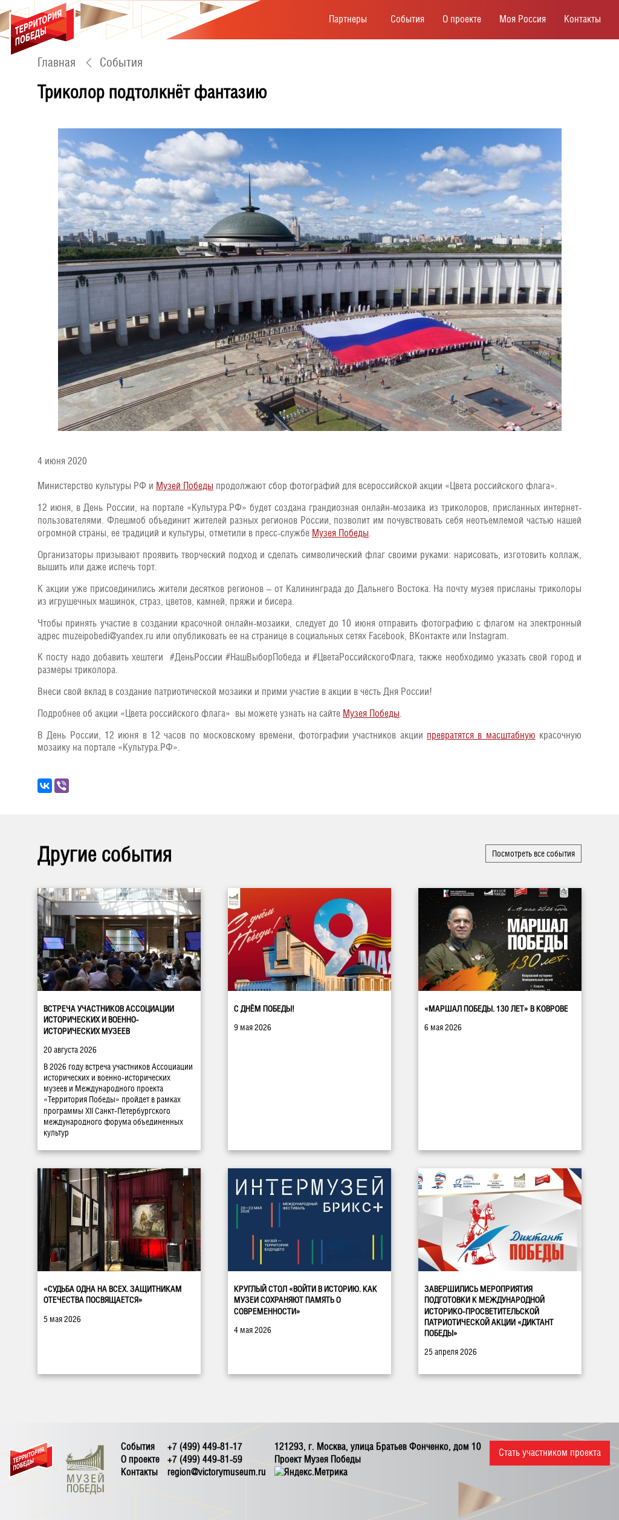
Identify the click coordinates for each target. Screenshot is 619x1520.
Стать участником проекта (550, 1452)
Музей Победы (184, 486)
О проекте (461, 19)
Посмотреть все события (533, 853)
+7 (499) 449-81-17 (204, 1446)
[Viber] (61, 785)
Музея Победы (340, 533)
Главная (56, 62)
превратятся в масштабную (481, 735)
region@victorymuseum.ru (216, 1472)
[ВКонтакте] (44, 785)
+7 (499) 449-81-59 (204, 1459)
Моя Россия (522, 19)
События (407, 19)
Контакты (582, 19)
